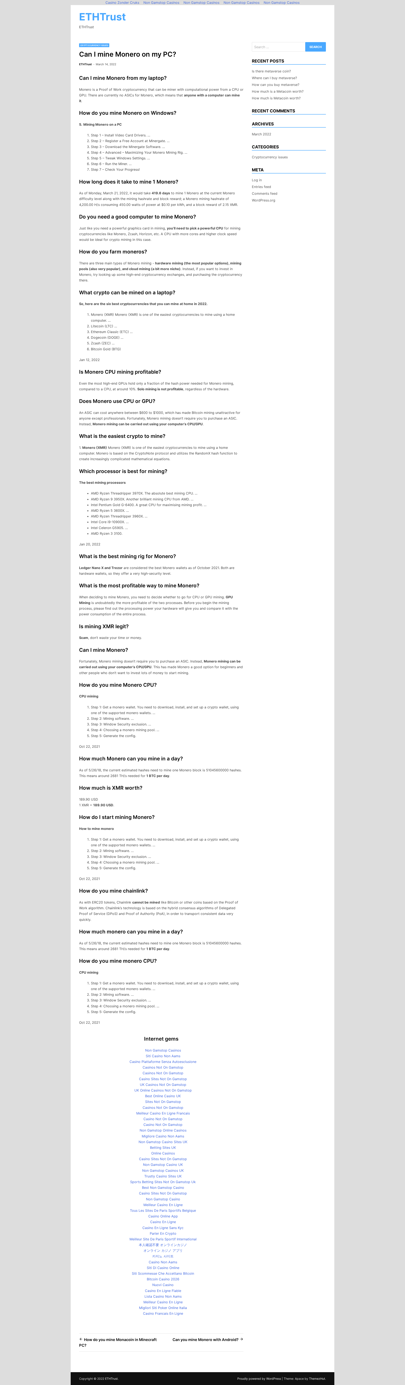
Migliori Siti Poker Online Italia (163, 1308)
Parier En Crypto (163, 1233)
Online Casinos (163, 1153)
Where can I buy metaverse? (274, 78)
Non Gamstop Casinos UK (163, 1170)
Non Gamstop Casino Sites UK (163, 1142)
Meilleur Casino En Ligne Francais (163, 1113)
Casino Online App (163, 1216)
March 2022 (261, 134)
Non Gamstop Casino (163, 1199)
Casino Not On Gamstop (162, 1119)
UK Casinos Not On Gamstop (163, 1084)
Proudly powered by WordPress (259, 1378)
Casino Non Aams (163, 1262)
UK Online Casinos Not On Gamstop (163, 1090)
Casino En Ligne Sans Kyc (163, 1228)
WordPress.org (263, 200)
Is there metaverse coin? (271, 71)
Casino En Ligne (163, 1222)
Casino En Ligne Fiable (163, 1291)
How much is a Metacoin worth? (278, 91)
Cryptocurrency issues (94, 45)
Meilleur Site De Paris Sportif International (163, 1239)
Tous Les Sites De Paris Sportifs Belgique (163, 1210)
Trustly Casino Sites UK (163, 1176)
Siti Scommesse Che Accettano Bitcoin (163, 1273)
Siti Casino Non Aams (163, 1056)
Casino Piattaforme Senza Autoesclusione (163, 1062)
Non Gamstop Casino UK (163, 1164)
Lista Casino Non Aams (163, 1296)
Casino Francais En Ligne (163, 1313)
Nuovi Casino (163, 1285)
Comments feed (264, 193)
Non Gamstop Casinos (163, 1050)
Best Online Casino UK (163, 1096)
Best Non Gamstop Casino (163, 1187)
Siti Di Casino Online (163, 1268)
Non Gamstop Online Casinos (163, 1130)
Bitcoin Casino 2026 (163, 1279)
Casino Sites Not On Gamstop (163, 1079)
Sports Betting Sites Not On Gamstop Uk (163, 1182)
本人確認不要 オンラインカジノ (163, 1245)
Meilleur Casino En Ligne (163, 1205)
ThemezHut (317, 1378)
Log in (257, 180)
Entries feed (261, 187)
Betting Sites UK (163, 1147)
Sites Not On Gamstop (163, 1102)
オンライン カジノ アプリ (163, 1250)
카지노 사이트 (163, 1256)
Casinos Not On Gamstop (163, 1067)
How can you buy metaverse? (275, 85)
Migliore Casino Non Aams (163, 1136)
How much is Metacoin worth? (276, 98)
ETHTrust (102, 17)
